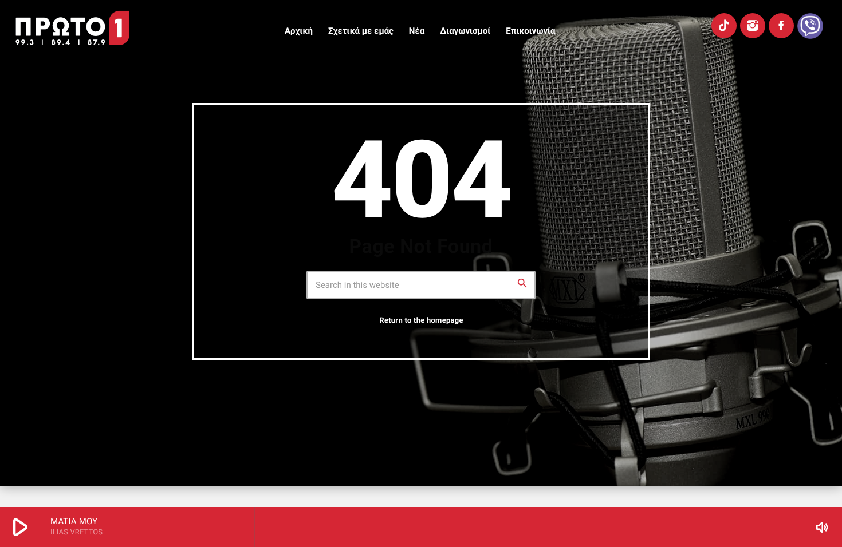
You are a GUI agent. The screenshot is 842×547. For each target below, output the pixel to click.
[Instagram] (752, 25)
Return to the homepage (421, 320)
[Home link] (72, 28)
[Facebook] (781, 25)
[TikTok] (724, 25)
